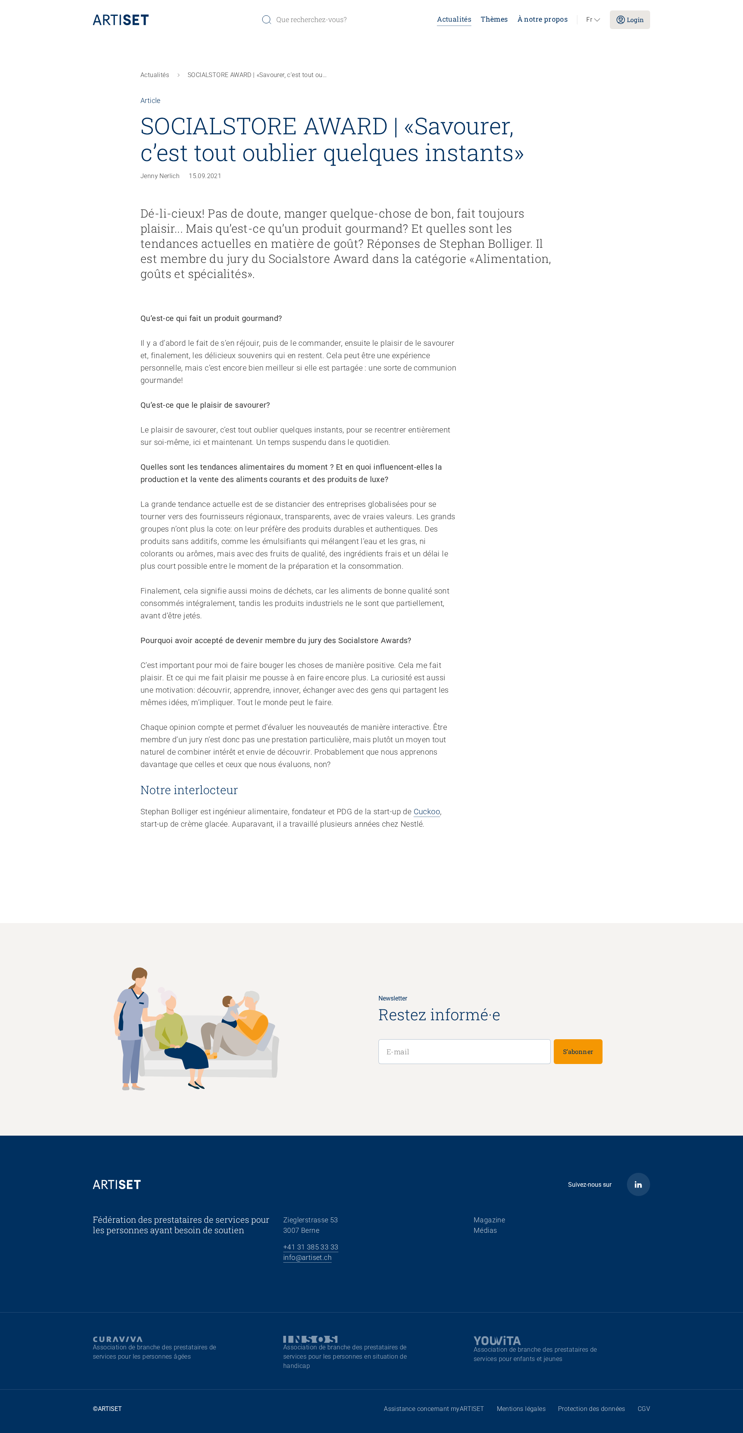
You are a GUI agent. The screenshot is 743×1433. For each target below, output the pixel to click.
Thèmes (494, 19)
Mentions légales (521, 1408)
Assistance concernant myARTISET (434, 1408)
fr (589, 19)
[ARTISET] (174, 19)
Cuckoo (427, 811)
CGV (644, 1408)
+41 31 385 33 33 (310, 1247)
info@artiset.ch (307, 1257)
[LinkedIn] (638, 1184)
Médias (485, 1230)
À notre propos (542, 19)
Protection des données (591, 1408)
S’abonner (578, 1051)
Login (635, 19)
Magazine (489, 1220)
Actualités (454, 19)
